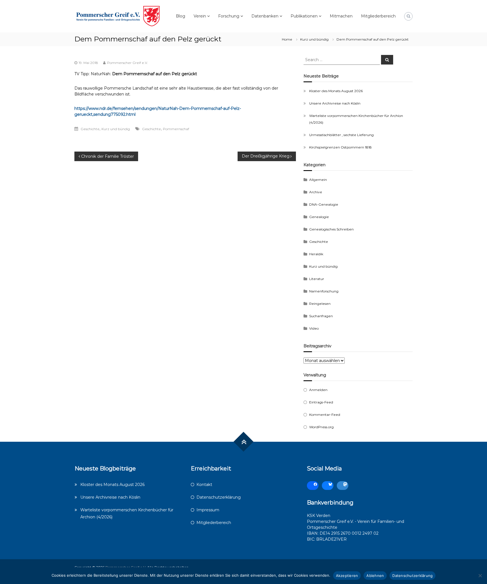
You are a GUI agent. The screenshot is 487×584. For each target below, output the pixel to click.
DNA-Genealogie (323, 204)
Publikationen (304, 16)
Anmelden (318, 390)
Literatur (316, 279)
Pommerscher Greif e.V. (127, 63)
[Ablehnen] (480, 575)
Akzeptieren (347, 575)
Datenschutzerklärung (218, 497)
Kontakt (204, 484)
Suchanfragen (321, 316)
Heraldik (316, 254)
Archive (315, 192)
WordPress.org (321, 427)
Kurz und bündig (314, 39)
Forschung (228, 16)
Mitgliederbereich (378, 16)
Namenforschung (323, 291)
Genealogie (319, 217)
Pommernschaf (176, 129)
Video (314, 328)
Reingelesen (320, 303)
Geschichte (90, 129)
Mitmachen (341, 16)
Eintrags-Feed (321, 402)
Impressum (207, 509)
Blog (180, 16)
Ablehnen (375, 575)
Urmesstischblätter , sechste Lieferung (341, 135)
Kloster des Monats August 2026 (336, 91)
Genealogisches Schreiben (331, 229)
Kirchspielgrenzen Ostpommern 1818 (340, 147)
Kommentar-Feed (324, 414)
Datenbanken (264, 16)
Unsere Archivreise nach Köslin (334, 103)
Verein (200, 16)
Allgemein (318, 179)
